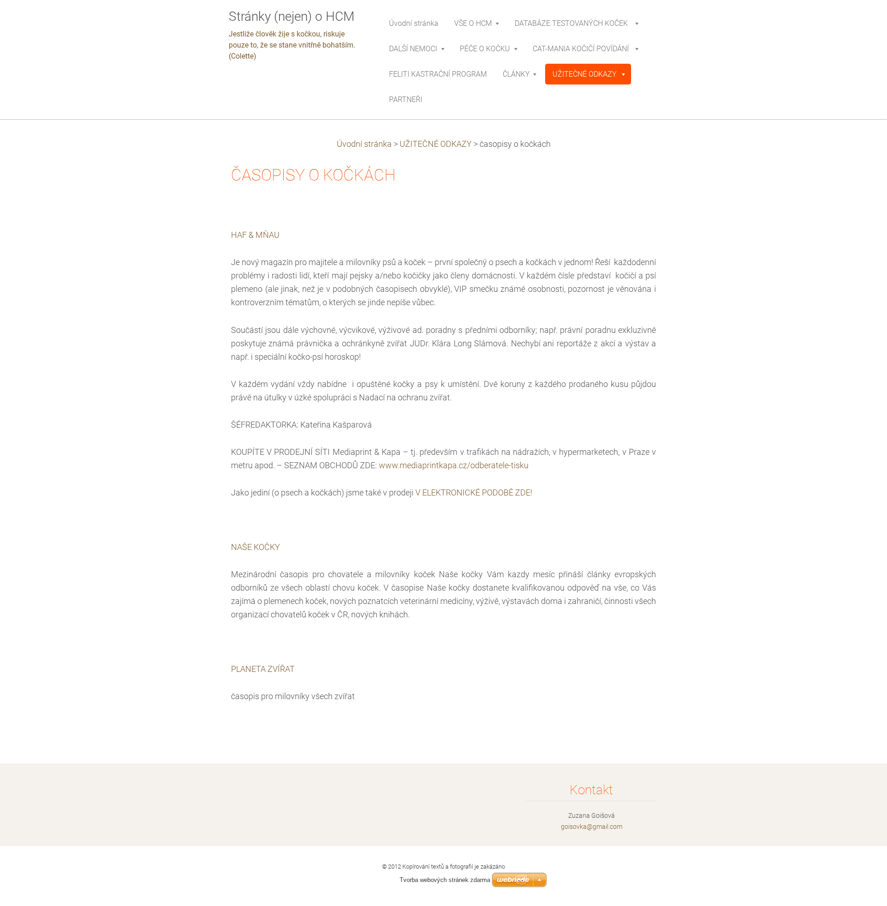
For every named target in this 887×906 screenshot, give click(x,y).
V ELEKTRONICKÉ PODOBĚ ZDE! (473, 492)
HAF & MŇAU (255, 235)
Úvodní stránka (364, 144)
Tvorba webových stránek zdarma (445, 879)
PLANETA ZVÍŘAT (263, 669)
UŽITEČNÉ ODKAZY (436, 144)
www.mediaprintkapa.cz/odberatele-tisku (454, 465)
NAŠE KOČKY (255, 547)
